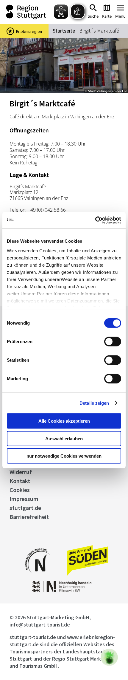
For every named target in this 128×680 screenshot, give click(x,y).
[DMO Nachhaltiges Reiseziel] (37, 577)
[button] (109, 657)
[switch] (112, 341)
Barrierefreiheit (29, 516)
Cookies (20, 489)
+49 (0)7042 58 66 (47, 210)
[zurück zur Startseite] (27, 12)
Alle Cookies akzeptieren (64, 421)
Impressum (24, 498)
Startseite (64, 30)
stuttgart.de (25, 507)
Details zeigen (94, 402)
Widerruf (21, 472)
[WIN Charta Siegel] (64, 590)
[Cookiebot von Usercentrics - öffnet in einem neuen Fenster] (95, 220)
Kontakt (20, 481)
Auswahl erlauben (64, 438)
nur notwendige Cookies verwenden (64, 456)
